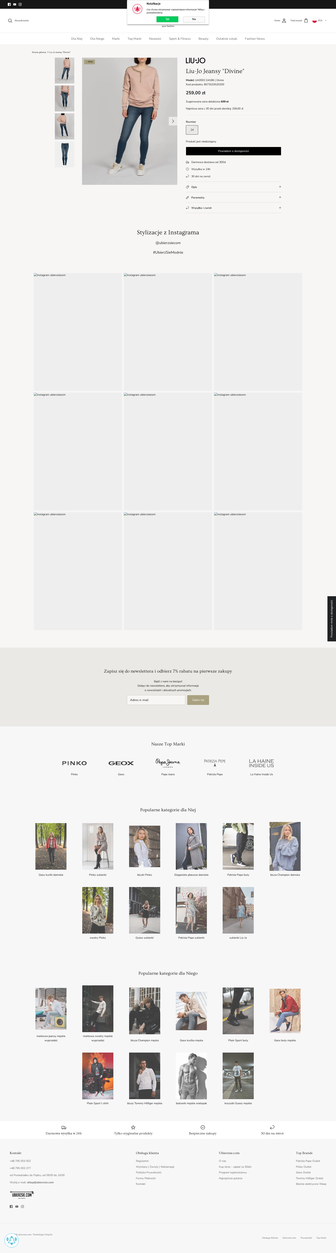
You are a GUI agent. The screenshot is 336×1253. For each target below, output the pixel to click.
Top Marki (134, 39)
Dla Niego (97, 39)
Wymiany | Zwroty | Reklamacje (155, 1167)
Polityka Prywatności (148, 1172)
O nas (222, 1161)
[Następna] (173, 121)
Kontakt (140, 1184)
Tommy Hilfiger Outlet (309, 1178)
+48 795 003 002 (20, 1161)
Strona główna (39, 52)
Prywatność (306, 1237)
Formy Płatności (146, 1178)
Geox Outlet (303, 1172)
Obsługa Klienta (270, 1237)
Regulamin (142, 1161)
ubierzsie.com (25, 1234)
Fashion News (255, 39)
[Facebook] (9, 4)
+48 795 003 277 (20, 1168)
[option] (129, 121)
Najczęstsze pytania (230, 1178)
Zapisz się (198, 700)
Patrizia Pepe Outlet (308, 1161)
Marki (116, 39)
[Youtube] (14, 4)
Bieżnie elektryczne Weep (311, 1184)
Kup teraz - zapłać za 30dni (235, 1167)
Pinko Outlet (303, 1167)
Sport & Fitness (180, 39)
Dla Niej (76, 39)
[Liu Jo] (195, 62)
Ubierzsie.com (289, 1237)
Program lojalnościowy (233, 1172)
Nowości (155, 39)
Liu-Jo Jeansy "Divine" (59, 52)
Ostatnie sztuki (226, 39)
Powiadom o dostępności (233, 151)
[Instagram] (20, 4)
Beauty (203, 39)
